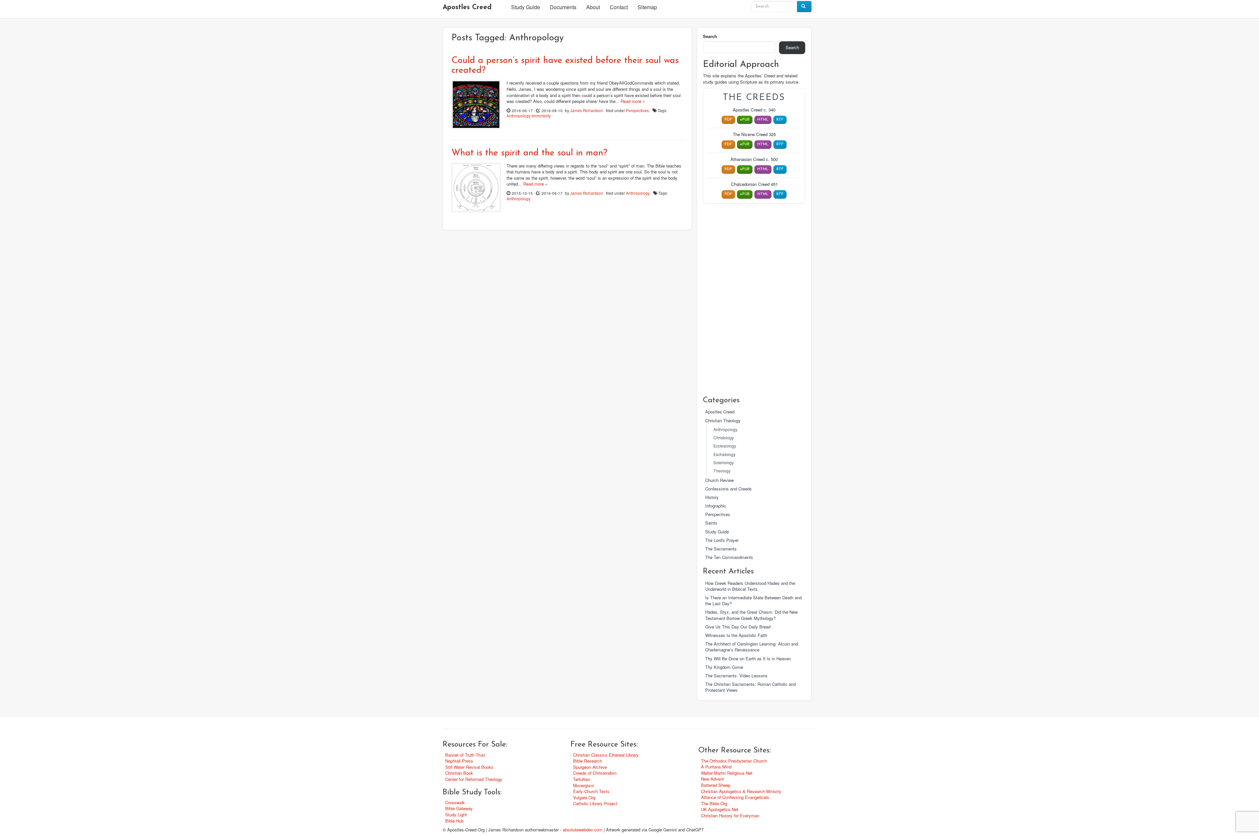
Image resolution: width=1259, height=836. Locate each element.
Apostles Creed (467, 7)
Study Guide (525, 7)
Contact (619, 7)
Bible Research (587, 761)
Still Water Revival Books (469, 767)
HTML (763, 120)
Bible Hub (454, 821)
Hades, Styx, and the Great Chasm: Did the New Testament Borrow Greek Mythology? (751, 615)
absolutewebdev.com (582, 829)
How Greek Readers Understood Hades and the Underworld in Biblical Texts (750, 586)
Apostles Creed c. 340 (754, 110)
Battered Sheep (715, 785)
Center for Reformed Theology (473, 779)
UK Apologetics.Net (719, 809)
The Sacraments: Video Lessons (736, 675)
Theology (721, 471)
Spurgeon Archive (590, 767)
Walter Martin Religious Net (726, 773)
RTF (780, 120)
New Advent (712, 779)
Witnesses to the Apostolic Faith (736, 635)
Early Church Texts (591, 791)
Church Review (719, 480)
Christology (723, 438)
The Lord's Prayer (722, 540)
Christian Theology (723, 420)
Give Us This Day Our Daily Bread (737, 627)
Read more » (633, 101)
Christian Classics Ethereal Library (606, 755)
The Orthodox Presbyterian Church (734, 761)
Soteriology (723, 463)
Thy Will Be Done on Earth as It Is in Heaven (748, 658)
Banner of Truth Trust (465, 755)
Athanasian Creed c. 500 (754, 159)
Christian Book (459, 773)
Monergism (583, 785)
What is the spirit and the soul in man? (529, 153)
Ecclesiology (724, 446)
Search (710, 36)
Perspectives (637, 110)
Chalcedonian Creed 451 (754, 184)
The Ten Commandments (729, 557)
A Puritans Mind (716, 767)
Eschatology (724, 454)
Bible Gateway (459, 808)
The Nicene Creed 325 (754, 134)
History (712, 497)
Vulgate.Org (584, 797)
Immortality (541, 115)
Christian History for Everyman (730, 815)
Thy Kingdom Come (724, 667)
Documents (563, 7)
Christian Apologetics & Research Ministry (741, 791)
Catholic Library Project (595, 803)
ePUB (744, 120)
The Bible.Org (714, 803)
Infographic (715, 506)
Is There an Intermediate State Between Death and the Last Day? (753, 600)
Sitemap (647, 7)
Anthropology (518, 115)
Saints (711, 523)
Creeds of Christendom (595, 773)
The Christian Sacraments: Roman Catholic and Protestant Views (750, 687)
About (593, 7)
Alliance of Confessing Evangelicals (735, 797)
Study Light (456, 814)
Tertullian (581, 779)
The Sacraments (721, 549)
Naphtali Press (459, 761)
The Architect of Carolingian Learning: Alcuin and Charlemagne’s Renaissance (751, 647)
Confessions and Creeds (728, 489)
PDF (728, 120)
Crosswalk (455, 802)
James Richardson (586, 110)
